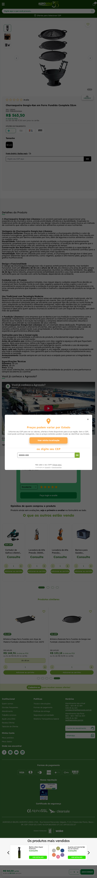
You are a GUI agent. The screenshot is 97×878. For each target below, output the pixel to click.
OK (77, 455)
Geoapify (47, 467)
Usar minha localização (48, 440)
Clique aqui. (57, 465)
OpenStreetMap (57, 467)
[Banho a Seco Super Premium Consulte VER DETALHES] (19, 858)
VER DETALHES (37, 857)
